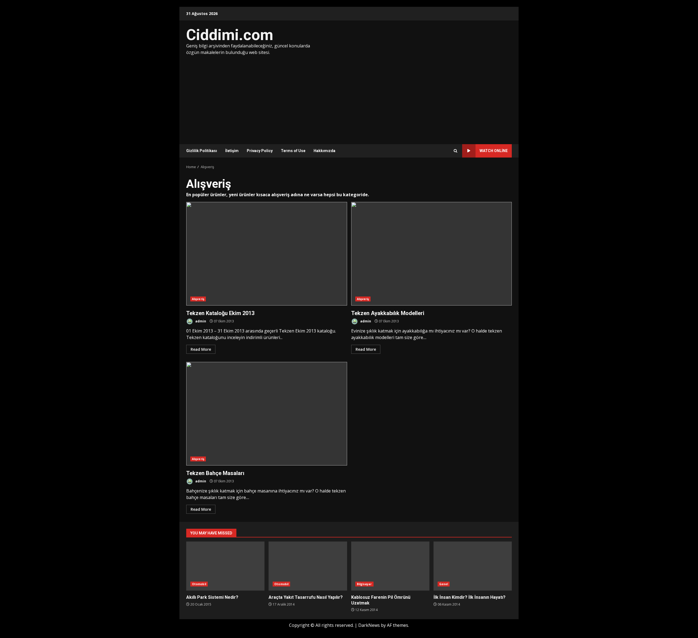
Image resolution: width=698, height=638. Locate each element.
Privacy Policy (260, 151)
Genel (443, 584)
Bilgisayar (364, 584)
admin (200, 321)
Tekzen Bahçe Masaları (266, 413)
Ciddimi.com (229, 35)
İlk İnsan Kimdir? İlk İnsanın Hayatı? (473, 566)
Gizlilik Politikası (201, 151)
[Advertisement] (349, 96)
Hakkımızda (324, 151)
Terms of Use (293, 151)
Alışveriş (198, 299)
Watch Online (494, 151)
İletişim (232, 151)
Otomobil (199, 584)
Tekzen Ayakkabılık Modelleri (431, 254)
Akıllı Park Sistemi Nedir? (225, 566)
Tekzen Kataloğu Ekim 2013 (266, 254)
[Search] (455, 151)
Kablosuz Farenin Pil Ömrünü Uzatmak (390, 566)
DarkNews (369, 625)
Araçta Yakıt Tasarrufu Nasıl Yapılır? (308, 566)
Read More (201, 349)
